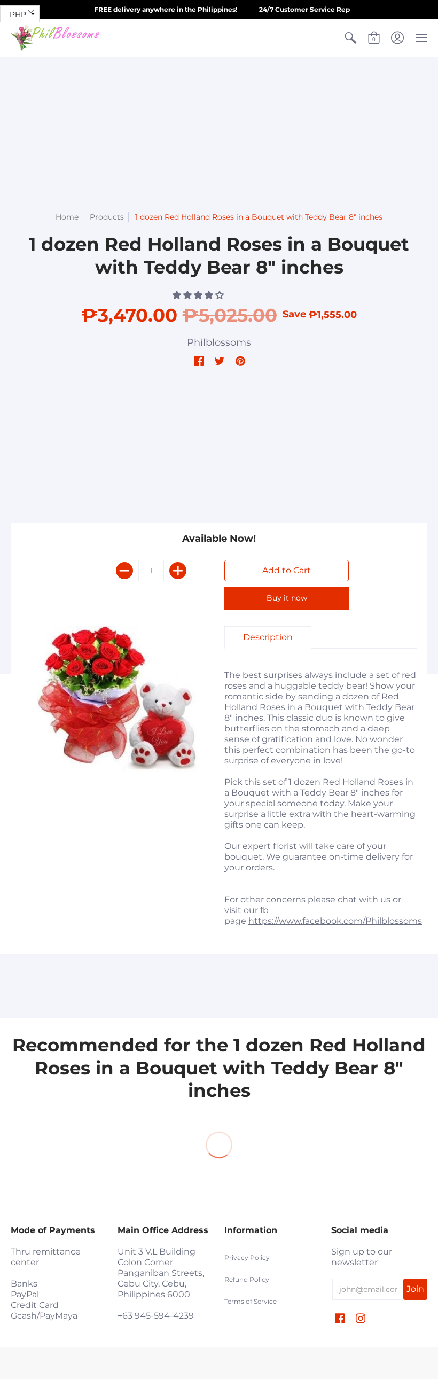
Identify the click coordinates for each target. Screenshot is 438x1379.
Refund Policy (246, 1279)
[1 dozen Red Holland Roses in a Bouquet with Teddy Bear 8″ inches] (117, 699)
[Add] (177, 570)
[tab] (267, 637)
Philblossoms (219, 342)
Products (107, 217)
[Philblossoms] (56, 38)
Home (67, 217)
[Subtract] (124, 570)
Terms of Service (250, 1301)
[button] (350, 38)
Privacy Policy (247, 1257)
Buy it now (287, 598)
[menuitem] (350, 38)
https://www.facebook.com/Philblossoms (335, 921)
